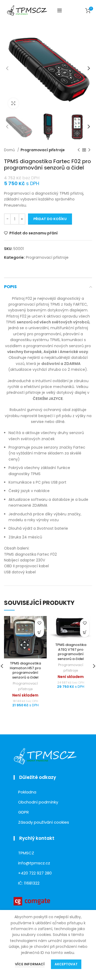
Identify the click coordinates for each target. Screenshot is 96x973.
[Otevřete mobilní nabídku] (60, 10)
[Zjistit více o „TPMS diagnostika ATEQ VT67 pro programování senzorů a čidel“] (84, 632)
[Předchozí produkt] (78, 150)
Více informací (30, 964)
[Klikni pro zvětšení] (13, 103)
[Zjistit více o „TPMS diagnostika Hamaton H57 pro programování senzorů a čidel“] (39, 632)
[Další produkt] (89, 150)
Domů (10, 150)
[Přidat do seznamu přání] (39, 623)
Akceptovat (66, 964)
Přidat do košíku (50, 218)
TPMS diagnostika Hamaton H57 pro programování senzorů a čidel (25, 670)
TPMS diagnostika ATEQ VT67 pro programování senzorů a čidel (70, 651)
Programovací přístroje (43, 150)
